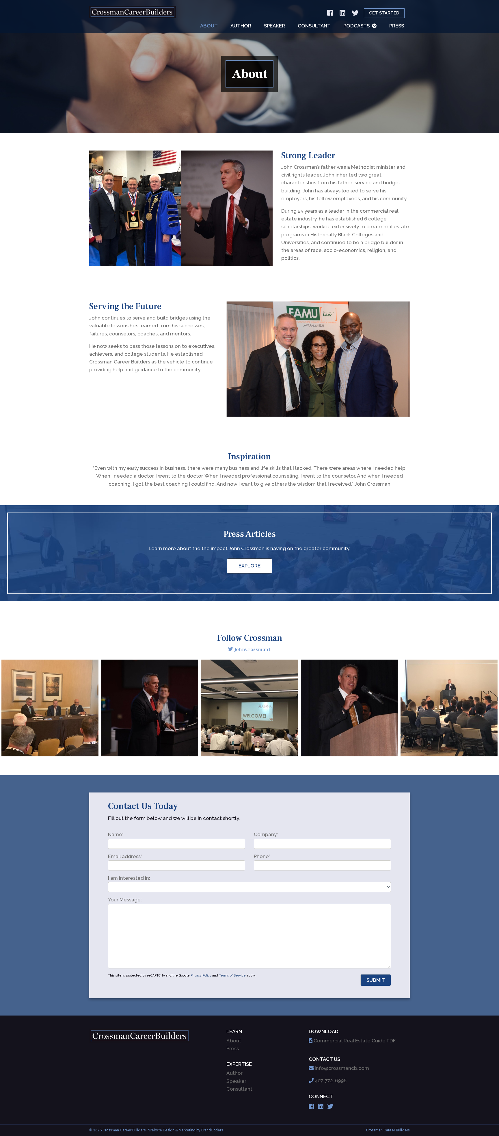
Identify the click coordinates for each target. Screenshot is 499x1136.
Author (240, 26)
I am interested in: (129, 878)
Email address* (125, 856)
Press (396, 26)
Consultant (314, 26)
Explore (249, 566)
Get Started (384, 13)
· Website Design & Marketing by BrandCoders (184, 1130)
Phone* (262, 856)
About (209, 26)
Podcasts (356, 26)
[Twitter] (355, 13)
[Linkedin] (342, 13)
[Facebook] (330, 13)
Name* (116, 834)
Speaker (274, 26)
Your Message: (125, 900)
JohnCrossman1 (252, 649)
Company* (266, 834)
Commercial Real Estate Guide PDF (355, 1041)
